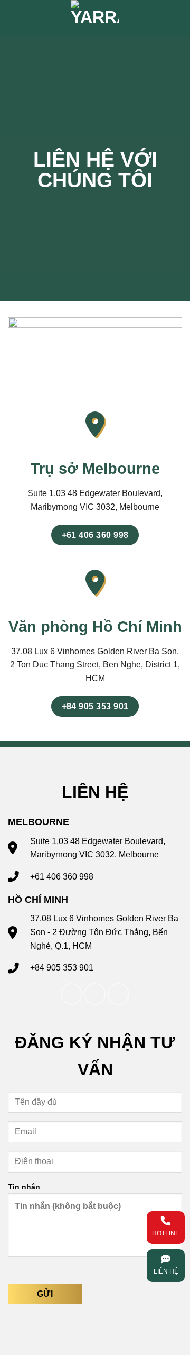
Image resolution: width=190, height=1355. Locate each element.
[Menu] (162, 18)
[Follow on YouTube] (118, 994)
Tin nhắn (24, 1187)
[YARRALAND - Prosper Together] (95, 18)
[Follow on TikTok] (95, 994)
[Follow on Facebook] (71, 994)
